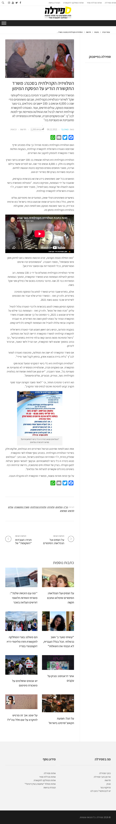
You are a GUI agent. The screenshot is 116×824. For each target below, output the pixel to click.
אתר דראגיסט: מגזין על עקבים (60, 678)
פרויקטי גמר (105, 787)
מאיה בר (65, 129)
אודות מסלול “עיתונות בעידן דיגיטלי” (40, 784)
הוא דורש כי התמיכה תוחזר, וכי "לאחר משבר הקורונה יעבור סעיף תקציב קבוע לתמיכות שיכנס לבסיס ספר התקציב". (42, 384)
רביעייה (13, 129)
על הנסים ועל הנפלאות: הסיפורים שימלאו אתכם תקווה (60, 597)
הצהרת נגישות (50, 787)
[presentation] (39, 58)
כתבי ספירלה (105, 773)
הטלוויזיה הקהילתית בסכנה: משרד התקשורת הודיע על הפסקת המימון (43, 86)
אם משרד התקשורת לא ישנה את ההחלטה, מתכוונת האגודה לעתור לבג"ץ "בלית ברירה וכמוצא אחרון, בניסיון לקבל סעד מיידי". (41, 354)
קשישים (63, 510)
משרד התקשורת (21, 507)
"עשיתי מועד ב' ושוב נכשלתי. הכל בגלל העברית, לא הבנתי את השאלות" (58, 641)
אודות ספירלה (50, 773)
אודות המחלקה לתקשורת (45, 780)
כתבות (96, 32)
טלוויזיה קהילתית (38, 507)
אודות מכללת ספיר (47, 776)
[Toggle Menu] (4, 23)
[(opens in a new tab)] (58, 662)
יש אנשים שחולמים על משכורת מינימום (24, 683)
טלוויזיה (50, 507)
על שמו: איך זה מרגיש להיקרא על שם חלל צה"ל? (22, 717)
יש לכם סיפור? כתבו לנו (100, 791)
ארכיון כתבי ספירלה (102, 776)
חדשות (88, 32)
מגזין (109, 784)
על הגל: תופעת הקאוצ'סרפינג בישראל (61, 720)
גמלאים (58, 507)
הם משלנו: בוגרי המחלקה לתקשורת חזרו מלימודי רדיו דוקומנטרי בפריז (22, 641)
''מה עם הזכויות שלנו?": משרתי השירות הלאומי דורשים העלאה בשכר (23, 597)
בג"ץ (65, 507)
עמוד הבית (106, 32)
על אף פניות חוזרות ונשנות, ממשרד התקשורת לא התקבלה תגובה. (41, 476)
